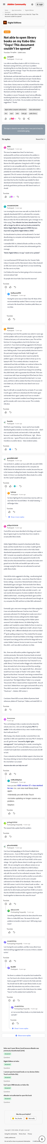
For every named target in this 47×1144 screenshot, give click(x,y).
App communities (17, 10)
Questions (7, 12)
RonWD (13, 967)
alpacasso (10, 328)
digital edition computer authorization (15, 109)
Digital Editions (29, 10)
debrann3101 (15, 910)
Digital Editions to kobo (11, 1061)
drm (6, 113)
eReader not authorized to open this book (18, 1095)
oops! (11, 113)
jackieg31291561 (12, 822)
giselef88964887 (12, 458)
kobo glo (24, 113)
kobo (17, 113)
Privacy (30, 1134)
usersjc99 (10, 57)
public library (33, 113)
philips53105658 (12, 525)
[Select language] (32, 4)
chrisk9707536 (11, 941)
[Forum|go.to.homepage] (16, 4)
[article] (23, 172)
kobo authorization (34, 109)
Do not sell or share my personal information (17, 1141)
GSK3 (9, 146)
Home (6, 10)
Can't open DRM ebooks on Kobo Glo (16, 1085)
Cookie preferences (10, 1137)
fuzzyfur (10, 421)
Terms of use (22, 1134)
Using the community (11, 1134)
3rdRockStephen (16, 780)
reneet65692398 (12, 206)
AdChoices (37, 1141)
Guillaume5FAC (16, 293)
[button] (4, 5)
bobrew (13, 492)
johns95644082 (12, 845)
